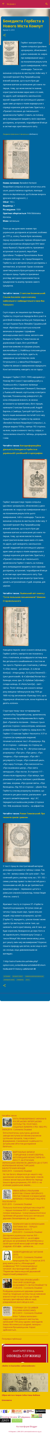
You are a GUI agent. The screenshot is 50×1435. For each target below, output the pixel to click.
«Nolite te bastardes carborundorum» (18, 1366)
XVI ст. (27, 979)
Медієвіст (11, 4)
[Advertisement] (25, 1030)
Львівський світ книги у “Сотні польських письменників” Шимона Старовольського (24, 597)
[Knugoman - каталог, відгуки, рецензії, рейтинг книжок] (36, 1417)
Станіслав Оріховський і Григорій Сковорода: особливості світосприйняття (30, 1282)
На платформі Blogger (26, 1426)
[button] (4, 35)
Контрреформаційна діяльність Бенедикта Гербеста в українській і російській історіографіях (22, 449)
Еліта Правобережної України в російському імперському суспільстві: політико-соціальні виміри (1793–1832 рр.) (30, 1122)
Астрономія (7, 976)
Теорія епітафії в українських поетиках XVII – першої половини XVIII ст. (28, 1227)
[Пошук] (46, 4)
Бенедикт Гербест (18, 976)
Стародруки (20, 979)
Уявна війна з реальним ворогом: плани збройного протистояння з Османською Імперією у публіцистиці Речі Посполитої (24, 1196)
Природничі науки (9, 979)
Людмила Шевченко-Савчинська (16, 134)
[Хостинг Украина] (8, 1417)
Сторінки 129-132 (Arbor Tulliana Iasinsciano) (25, 1309)
